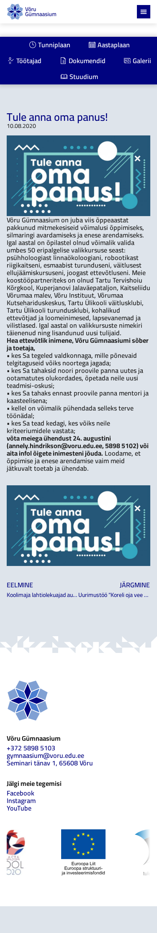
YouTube (19, 808)
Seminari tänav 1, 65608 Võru (50, 763)
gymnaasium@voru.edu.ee (45, 755)
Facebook (20, 793)
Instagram (21, 800)
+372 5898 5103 (31, 748)
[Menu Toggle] (143, 11)
